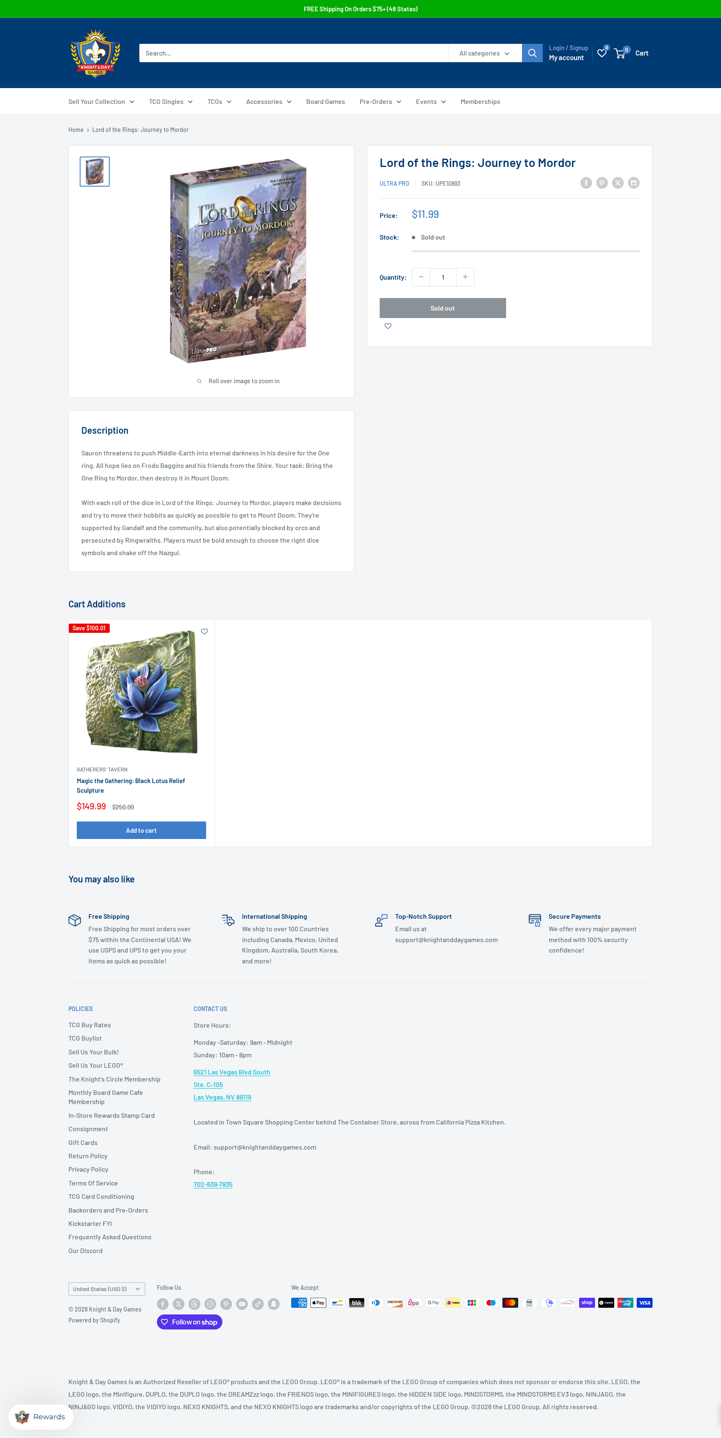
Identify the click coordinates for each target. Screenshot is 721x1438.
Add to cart (141, 830)
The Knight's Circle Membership (114, 1079)
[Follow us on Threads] (194, 1303)
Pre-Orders (376, 101)
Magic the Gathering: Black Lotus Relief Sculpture (131, 785)
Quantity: (393, 277)
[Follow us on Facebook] (163, 1303)
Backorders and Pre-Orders (108, 1210)
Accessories (264, 101)
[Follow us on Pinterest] (226, 1303)
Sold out (443, 307)
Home (76, 129)
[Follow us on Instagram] (210, 1303)
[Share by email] (634, 182)
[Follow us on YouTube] (242, 1303)
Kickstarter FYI (90, 1223)
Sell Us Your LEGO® (95, 1065)
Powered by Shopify (94, 1320)
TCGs (214, 101)
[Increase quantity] (465, 277)
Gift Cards (83, 1142)
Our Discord (85, 1250)
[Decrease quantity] (421, 277)
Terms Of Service (93, 1183)
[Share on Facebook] (586, 182)
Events (426, 101)
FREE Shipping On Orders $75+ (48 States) (361, 9)
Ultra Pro (394, 183)
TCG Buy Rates (89, 1025)
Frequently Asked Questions (109, 1237)
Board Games (325, 101)
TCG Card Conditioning (101, 1196)
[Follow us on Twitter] (178, 1303)
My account (566, 57)
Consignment (88, 1128)
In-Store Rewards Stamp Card (111, 1115)
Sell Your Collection (96, 101)
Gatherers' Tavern (102, 769)
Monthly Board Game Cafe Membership (105, 1096)
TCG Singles (166, 101)
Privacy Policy (88, 1169)
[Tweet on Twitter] (618, 182)
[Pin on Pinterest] (602, 182)
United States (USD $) (99, 1288)
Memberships (480, 101)
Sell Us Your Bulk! (93, 1052)
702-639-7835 (213, 1184)
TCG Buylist (85, 1038)
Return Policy (88, 1156)
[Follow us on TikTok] (258, 1303)
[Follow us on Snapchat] (274, 1303)
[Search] (532, 53)
